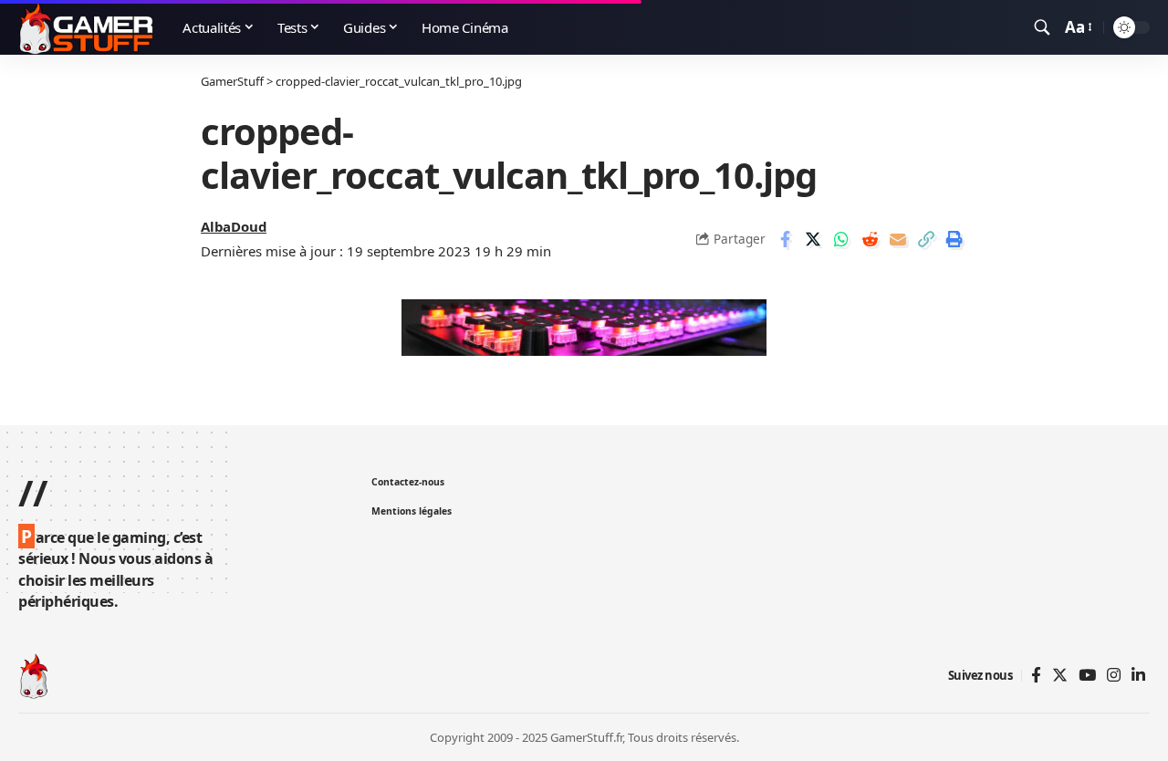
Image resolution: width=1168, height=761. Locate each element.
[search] (1042, 27)
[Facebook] (1036, 675)
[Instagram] (1113, 675)
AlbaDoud (233, 226)
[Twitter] (1060, 675)
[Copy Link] (926, 239)
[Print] (954, 239)
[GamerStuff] (85, 27)
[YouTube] (1087, 675)
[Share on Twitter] (813, 239)
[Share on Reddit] (869, 239)
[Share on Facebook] (785, 239)
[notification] (1015, 27)
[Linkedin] (1138, 675)
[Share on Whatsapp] (841, 239)
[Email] (898, 239)
